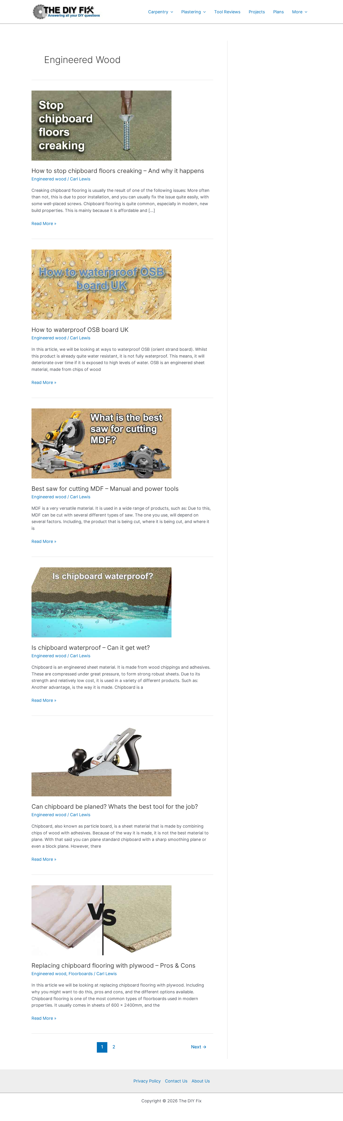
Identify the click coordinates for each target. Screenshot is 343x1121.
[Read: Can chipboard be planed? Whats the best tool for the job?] (102, 761)
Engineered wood (49, 178)
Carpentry (158, 11)
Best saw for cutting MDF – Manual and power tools (105, 488)
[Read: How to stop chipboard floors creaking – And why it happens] (102, 125)
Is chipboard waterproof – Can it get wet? (91, 647)
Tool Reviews (227, 11)
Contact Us (176, 1081)
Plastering (191, 11)
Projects (257, 11)
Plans (278, 11)
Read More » (44, 223)
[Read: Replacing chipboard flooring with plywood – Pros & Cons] (102, 919)
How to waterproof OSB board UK (80, 329)
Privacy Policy (147, 1081)
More (297, 11)
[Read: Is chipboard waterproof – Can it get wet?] (102, 602)
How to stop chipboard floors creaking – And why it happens (118, 170)
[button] (170, 12)
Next (198, 1047)
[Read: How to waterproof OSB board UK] (102, 284)
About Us (201, 1081)
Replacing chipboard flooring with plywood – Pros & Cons (114, 965)
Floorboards (81, 973)
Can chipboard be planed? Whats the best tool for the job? (115, 806)
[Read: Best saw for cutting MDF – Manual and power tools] (102, 443)
